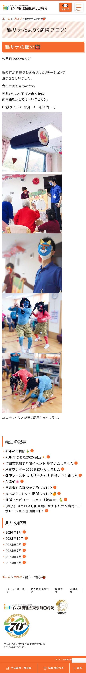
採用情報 (59, 590)
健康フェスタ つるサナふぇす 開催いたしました (41, 475)
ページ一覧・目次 (16, 590)
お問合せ (73, 590)
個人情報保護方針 (40, 590)
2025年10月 (14, 538)
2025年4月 (13, 556)
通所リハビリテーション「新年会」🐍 (34, 499)
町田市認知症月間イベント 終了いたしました (39, 463)
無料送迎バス (56, 668)
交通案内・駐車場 (21, 668)
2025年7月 (13, 550)
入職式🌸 (12, 481)
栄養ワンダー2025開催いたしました (32, 469)
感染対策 (65, 9)
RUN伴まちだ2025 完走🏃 (25, 457)
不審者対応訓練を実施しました (28, 487)
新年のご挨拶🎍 (17, 451)
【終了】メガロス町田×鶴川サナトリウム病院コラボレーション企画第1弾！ (43, 508)
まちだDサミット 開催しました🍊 (31, 493)
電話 (79, 668)
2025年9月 (13, 544)
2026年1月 (13, 532)
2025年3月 (13, 562)
